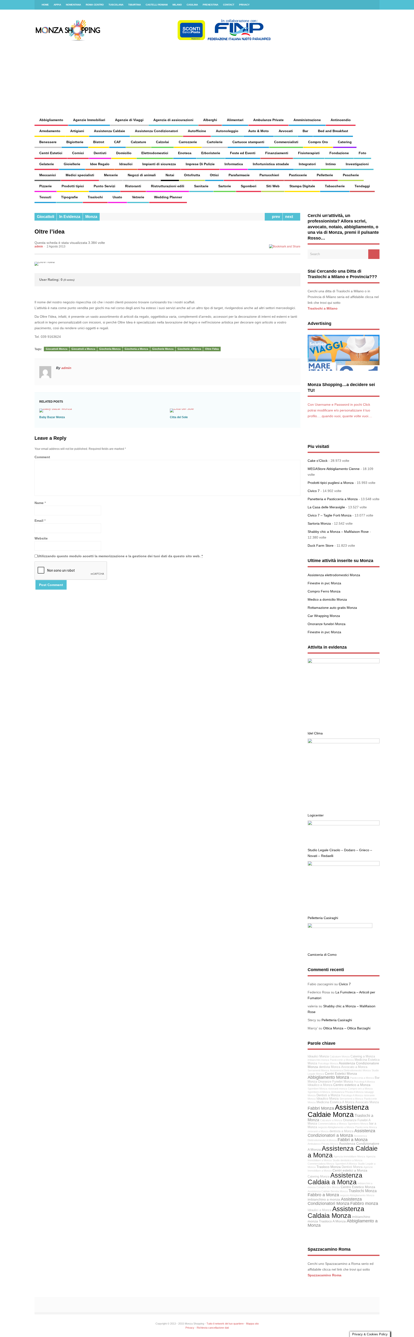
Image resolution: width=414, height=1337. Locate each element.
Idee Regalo (99, 164)
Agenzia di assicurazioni (173, 120)
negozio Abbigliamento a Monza (336, 1127)
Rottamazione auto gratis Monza (332, 608)
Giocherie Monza (162, 348)
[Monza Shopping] (153, 39)
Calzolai (162, 142)
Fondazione (339, 153)
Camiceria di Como (322, 954)
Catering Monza (318, 1176)
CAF (117, 142)
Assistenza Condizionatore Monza (343, 1065)
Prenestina (210, 4)
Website (41, 538)
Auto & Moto (258, 131)
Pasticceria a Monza (362, 1077)
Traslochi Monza (363, 1191)
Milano (177, 4)
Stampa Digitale (302, 186)
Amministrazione (307, 120)
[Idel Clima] (344, 662)
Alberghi (210, 120)
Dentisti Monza (352, 1167)
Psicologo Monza (328, 1063)
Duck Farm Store (321, 545)
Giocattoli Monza (56, 348)
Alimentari (235, 120)
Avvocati (286, 131)
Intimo (331, 164)
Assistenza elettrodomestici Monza (334, 575)
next (290, 217)
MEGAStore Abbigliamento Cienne (334, 469)
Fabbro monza (364, 1203)
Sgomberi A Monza (346, 1163)
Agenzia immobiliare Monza (349, 1156)
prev (275, 217)
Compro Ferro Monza (324, 591)
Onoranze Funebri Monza (335, 1081)
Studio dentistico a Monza (347, 1160)
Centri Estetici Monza (341, 1073)
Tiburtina (134, 4)
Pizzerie (45, 186)
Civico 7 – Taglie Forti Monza (329, 515)
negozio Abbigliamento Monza (357, 1195)
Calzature (138, 142)
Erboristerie (210, 153)
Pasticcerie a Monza (342, 1059)
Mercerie (111, 175)
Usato (117, 197)
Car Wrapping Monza (324, 616)
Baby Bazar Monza (52, 417)
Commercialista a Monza (332, 1123)
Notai (170, 175)
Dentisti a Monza (328, 1095)
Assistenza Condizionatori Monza (335, 1201)
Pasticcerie (298, 175)
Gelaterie (46, 164)
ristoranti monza (337, 1088)
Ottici (214, 175)
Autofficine (197, 131)
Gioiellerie (72, 164)
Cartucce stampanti (248, 142)
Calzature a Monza (331, 1120)
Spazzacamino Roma (324, 1275)
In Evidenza (69, 217)
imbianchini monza (318, 1059)
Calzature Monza (340, 1056)
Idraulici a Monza (319, 1210)
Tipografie (69, 197)
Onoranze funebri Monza (326, 624)
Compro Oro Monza (328, 1187)
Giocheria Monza (110, 348)
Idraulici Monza (318, 1056)
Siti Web (273, 186)
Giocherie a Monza (189, 348)
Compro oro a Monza (360, 1088)
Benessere (48, 142)
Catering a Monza (363, 1056)
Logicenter (316, 815)
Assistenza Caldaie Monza (338, 1110)
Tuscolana (116, 4)
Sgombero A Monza (319, 1092)
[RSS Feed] (373, 5)
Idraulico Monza (327, 1098)
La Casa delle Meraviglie (326, 507)
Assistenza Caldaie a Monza (343, 1152)
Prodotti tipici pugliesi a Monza (331, 483)
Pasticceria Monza (366, 1127)
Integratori (307, 164)
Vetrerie (138, 197)
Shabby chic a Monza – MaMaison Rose (338, 532)
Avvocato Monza (367, 1102)
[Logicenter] (344, 742)
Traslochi (95, 197)
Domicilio (124, 153)
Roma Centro (95, 4)
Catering (345, 142)
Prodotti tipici (73, 186)
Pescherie (351, 175)
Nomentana (73, 4)
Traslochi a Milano (323, 308)
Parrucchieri (269, 175)
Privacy (244, 4)
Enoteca (184, 153)
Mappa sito (252, 1323)
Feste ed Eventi (242, 153)
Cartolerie (215, 142)
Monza (91, 217)
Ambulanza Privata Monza (323, 1143)
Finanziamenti (276, 153)
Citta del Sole (179, 417)
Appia (57, 4)
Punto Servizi (104, 186)
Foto (362, 153)
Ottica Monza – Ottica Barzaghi (346, 1028)
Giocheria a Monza (136, 348)
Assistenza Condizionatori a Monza (341, 1133)
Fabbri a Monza (353, 1139)
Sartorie (224, 186)
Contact (228, 4)
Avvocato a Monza (354, 1067)
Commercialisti (286, 142)
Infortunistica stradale (271, 164)
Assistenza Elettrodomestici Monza (350, 1070)
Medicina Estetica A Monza (335, 1102)
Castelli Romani (157, 4)
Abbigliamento (51, 120)
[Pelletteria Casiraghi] (344, 865)
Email (38, 520)
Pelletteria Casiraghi (323, 918)
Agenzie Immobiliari (89, 120)
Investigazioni (357, 164)
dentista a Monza (341, 1131)
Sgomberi (248, 186)
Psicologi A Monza (364, 1081)
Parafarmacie (239, 175)
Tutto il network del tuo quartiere (225, 1323)
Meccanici (47, 175)
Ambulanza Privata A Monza (347, 1092)
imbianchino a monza (324, 1199)
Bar (305, 131)
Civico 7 (314, 491)
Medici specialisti (80, 175)
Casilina (192, 4)
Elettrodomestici (154, 153)
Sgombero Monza (358, 1123)
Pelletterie (325, 175)
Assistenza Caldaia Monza (336, 1212)
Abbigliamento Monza (328, 1077)
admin (38, 246)
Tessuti (45, 197)
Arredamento (49, 131)
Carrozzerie (188, 142)
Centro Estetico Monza (358, 1187)
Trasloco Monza (328, 1167)
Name (39, 503)
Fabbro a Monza (323, 1194)
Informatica (233, 164)
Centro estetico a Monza (351, 1085)
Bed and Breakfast (333, 131)
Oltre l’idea (212, 348)
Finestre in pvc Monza (324, 583)
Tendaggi (362, 186)
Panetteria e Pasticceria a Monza (333, 499)
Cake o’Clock (318, 461)
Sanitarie (201, 186)
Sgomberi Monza (317, 1088)
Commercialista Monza (321, 1163)
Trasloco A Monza (332, 1221)
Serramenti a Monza (351, 1098)
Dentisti (100, 153)
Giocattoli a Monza (83, 348)
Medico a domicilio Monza (327, 599)
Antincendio (341, 120)
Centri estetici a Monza (350, 1170)
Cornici (78, 153)
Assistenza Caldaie (109, 131)
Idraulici (125, 164)
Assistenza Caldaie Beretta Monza (328, 1191)
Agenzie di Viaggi (129, 120)
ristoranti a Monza (318, 1131)
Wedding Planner (168, 197)
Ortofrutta (192, 175)
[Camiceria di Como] (340, 927)
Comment (42, 457)
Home (45, 4)
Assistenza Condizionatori (156, 131)
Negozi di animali (142, 175)
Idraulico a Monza (320, 1085)
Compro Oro (318, 142)
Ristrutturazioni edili (167, 186)
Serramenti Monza (318, 1070)
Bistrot (98, 142)
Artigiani (77, 131)
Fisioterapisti (309, 153)
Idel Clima (315, 733)
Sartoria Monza (319, 523)
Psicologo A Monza (352, 1095)
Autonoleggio (227, 131)
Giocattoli (45, 217)
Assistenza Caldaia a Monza (335, 1178)
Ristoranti (133, 186)
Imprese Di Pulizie (200, 164)
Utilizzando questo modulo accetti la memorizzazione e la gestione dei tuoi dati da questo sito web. (120, 556)
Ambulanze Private (268, 120)
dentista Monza (329, 1067)
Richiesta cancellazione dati (213, 1327)
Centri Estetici (50, 153)
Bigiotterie (74, 142)
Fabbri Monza (321, 1108)
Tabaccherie (335, 186)
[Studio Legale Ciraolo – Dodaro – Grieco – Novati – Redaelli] (344, 824)
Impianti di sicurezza (159, 164)
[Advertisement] (259, 74)
